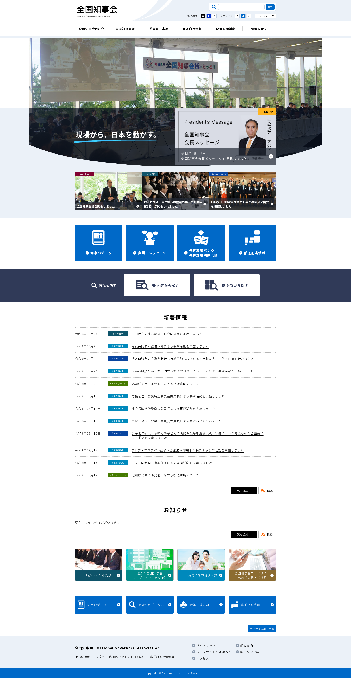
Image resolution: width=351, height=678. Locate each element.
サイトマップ (206, 645)
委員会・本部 (159, 29)
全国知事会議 (125, 29)
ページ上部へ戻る (264, 628)
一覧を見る (241, 490)
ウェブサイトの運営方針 (214, 652)
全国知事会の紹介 (92, 29)
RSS (270, 490)
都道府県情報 (192, 29)
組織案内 (246, 645)
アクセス (202, 658)
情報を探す (259, 29)
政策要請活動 (225, 29)
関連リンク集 (250, 652)
